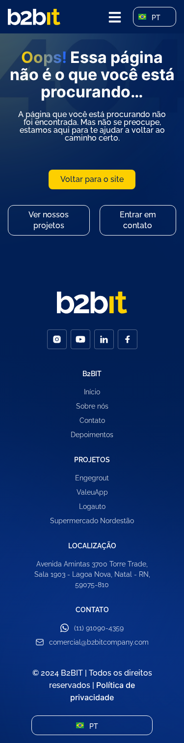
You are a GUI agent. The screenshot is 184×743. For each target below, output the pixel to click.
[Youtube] (80, 339)
